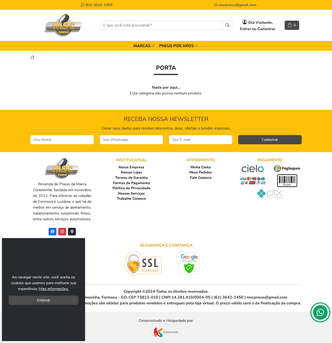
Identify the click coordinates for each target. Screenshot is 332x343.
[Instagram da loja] (62, 231)
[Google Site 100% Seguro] (189, 263)
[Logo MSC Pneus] (63, 25)
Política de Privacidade (131, 188)
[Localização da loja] (72, 231)
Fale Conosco (200, 177)
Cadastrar (270, 139)
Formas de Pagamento (131, 182)
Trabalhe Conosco (131, 198)
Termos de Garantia (131, 177)
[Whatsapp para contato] (320, 314)
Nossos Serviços (131, 193)
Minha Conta (201, 167)
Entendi (43, 300)
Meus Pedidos (200, 172)
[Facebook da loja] (52, 231)
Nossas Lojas (131, 172)
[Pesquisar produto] (227, 25)
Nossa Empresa (131, 167)
